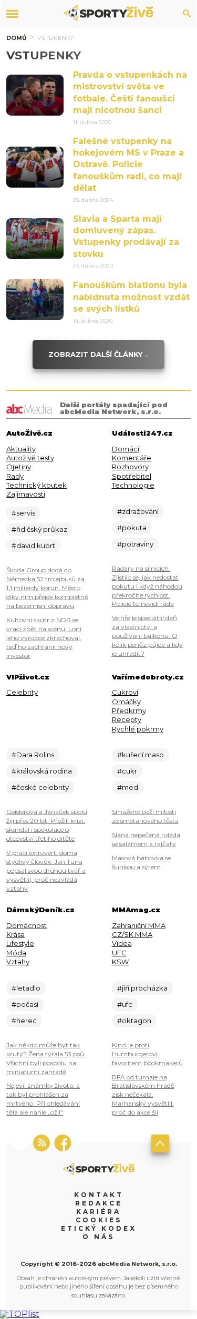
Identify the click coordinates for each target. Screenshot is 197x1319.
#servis (23, 513)
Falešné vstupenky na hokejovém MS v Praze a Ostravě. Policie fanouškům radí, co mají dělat (128, 164)
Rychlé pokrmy (137, 729)
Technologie (133, 485)
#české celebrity (40, 787)
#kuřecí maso (140, 754)
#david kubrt (33, 545)
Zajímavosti (25, 494)
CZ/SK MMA (132, 934)
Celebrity (22, 692)
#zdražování (138, 511)
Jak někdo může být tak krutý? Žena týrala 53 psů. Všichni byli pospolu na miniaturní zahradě (46, 1058)
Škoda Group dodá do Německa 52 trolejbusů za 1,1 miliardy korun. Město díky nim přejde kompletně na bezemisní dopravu (47, 588)
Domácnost (26, 925)
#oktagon (134, 1020)
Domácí (125, 449)
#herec (24, 1020)
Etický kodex (99, 1228)
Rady (15, 476)
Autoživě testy (30, 458)
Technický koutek (36, 485)
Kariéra (98, 1211)
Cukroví (125, 692)
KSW (120, 961)
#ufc (124, 1004)
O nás (98, 1237)
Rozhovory (130, 466)
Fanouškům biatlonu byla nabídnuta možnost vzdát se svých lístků (131, 297)
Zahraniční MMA (138, 925)
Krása (15, 934)
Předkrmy (129, 710)
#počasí (25, 1004)
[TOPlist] (19, 1314)
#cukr (127, 771)
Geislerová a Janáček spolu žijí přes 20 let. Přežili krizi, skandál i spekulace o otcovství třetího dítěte (46, 825)
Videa (122, 943)
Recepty (126, 719)
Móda (16, 953)
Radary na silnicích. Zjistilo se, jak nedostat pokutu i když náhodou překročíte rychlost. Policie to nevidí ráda (147, 586)
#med (127, 787)
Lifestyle (20, 943)
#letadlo (26, 988)
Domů (16, 38)
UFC (119, 953)
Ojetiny (18, 466)
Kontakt (98, 1195)
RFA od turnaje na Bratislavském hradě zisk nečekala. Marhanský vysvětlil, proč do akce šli (143, 1095)
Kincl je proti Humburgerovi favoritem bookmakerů (147, 1054)
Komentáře (131, 458)
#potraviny (135, 544)
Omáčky (126, 701)
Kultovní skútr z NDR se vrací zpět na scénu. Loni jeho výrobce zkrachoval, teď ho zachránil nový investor (43, 638)
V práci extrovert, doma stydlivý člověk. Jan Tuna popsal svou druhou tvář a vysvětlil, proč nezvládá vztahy (46, 870)
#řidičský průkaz (39, 529)
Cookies (99, 1220)
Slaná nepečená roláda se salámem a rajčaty (146, 839)
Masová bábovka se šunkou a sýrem (141, 862)
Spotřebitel (131, 476)
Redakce (98, 1203)
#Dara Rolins (33, 754)
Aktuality (21, 449)
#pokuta (132, 527)
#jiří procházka (142, 988)
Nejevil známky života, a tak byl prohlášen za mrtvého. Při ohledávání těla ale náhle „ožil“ (43, 1098)
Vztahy (17, 961)
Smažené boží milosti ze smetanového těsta (145, 816)
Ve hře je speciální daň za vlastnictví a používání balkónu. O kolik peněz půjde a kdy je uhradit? (147, 635)
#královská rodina (42, 771)
